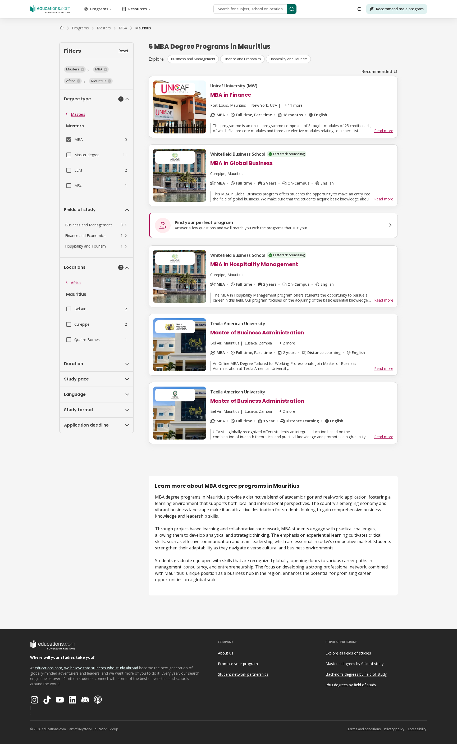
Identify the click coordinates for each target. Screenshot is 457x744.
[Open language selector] (359, 9)
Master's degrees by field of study (354, 663)
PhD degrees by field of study (351, 684)
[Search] (291, 9)
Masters (78, 114)
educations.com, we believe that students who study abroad (86, 667)
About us (225, 653)
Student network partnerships (243, 674)
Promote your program (238, 663)
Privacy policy (394, 729)
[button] (75, 69)
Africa (76, 282)
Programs (99, 8)
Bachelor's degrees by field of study (356, 674)
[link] (143, 28)
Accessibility (417, 729)
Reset (123, 50)
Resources (137, 8)
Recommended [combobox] (377, 71)
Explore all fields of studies (348, 653)
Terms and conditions (364, 729)
